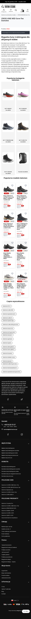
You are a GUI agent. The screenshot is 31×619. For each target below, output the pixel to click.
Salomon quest (7, 343)
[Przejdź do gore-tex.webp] (23, 126)
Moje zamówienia (6, 573)
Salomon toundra (7, 353)
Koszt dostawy (5, 534)
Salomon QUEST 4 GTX (7, 515)
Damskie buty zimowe (7, 476)
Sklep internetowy (15, 610)
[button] (12, 185)
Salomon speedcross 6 (9, 314)
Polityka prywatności (7, 557)
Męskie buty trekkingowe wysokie (10, 450)
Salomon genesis (7, 339)
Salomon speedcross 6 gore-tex (11, 371)
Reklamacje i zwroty (7, 526)
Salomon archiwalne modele (8, 15)
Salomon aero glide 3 (8, 349)
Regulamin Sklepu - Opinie (9, 562)
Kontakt (4, 594)
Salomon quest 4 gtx (8, 320)
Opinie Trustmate (6, 589)
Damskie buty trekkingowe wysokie (11, 469)
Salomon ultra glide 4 (8, 346)
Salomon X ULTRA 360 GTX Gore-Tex (11, 487)
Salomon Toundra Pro (7, 503)
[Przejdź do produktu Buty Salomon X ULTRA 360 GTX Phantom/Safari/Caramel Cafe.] (8, 217)
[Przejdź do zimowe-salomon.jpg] (8, 158)
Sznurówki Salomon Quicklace (9, 518)
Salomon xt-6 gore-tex (9, 332)
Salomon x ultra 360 (8, 310)
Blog (3, 591)
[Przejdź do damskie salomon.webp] (23, 95)
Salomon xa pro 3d (8, 328)
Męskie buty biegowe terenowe (10, 455)
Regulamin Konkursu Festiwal (9, 547)
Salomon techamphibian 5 (10, 368)
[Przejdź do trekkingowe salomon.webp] (8, 126)
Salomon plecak (7, 361)
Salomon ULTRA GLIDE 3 (8, 494)
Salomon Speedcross (7, 490)
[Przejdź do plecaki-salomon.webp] (23, 158)
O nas (3, 586)
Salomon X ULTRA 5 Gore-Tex (9, 492)
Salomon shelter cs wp (9, 357)
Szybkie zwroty (6, 529)
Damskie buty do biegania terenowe (11, 474)
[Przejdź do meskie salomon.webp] (8, 95)
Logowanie (4, 570)
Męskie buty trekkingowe (8, 448)
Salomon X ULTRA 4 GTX (8, 513)
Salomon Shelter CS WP (8, 510)
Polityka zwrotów (6, 550)
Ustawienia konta (6, 578)
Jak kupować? (5, 552)
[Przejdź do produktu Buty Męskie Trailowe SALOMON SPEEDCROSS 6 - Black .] (8, 246)
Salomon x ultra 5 (7, 318)
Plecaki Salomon (23, 171)
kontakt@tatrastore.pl (10, 429)
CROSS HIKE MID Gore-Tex (23, 15)
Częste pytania (5, 554)
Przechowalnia (5, 575)
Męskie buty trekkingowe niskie (10, 453)
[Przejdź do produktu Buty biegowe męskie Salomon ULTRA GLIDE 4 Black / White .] (22, 277)
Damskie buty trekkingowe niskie (10, 471)
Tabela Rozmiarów (7, 545)
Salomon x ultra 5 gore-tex (10, 364)
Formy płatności (6, 536)
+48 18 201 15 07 (10, 425)
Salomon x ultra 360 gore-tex (10, 324)
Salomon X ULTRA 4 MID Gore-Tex (10, 506)
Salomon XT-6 (6, 306)
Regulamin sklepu (6, 559)
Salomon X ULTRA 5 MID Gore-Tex (10, 485)
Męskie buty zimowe (7, 457)
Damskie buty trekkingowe (8, 466)
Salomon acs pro (7, 335)
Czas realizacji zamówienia (9, 531)
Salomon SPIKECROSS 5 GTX (9, 508)
